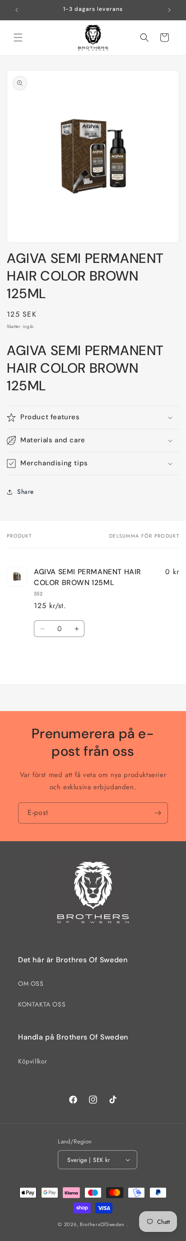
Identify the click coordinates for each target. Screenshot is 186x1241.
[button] (18, 37)
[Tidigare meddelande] (17, 10)
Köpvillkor (32, 1061)
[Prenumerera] (157, 813)
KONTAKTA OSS (41, 1004)
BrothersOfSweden (102, 1224)
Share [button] (25, 491)
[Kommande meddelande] (169, 10)
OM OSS (31, 983)
